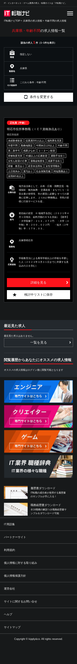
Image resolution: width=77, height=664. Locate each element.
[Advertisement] (39, 635)
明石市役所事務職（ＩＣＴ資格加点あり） (35, 129)
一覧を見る (38, 342)
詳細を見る (38, 282)
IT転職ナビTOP (12, 20)
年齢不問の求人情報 (55, 20)
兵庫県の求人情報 (32, 20)
